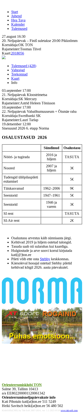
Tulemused (19, 29)
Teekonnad (19, 74)
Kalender (18, 24)
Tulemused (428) (23, 66)
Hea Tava (18, 20)
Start (14, 12)
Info (14, 83)
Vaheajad (18, 70)
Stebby (45, 259)
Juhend (16, 16)
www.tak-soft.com (69, 410)
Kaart (15, 78)
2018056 (17, 53)
